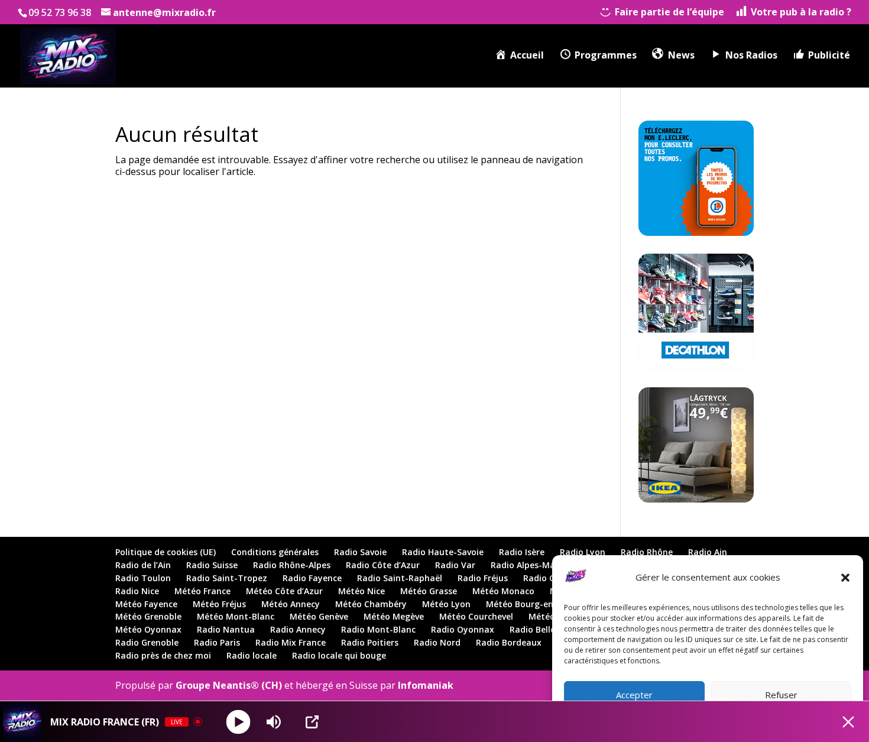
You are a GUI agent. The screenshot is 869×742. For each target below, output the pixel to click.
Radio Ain (707, 552)
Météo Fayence (146, 604)
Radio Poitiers (369, 642)
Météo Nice (361, 591)
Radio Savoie (360, 552)
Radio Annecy (298, 629)
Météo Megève (394, 616)
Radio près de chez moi (163, 655)
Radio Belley (535, 629)
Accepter (634, 695)
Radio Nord (437, 642)
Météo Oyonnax (148, 629)
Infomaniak (425, 685)
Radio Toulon (143, 578)
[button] (845, 578)
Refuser (781, 695)
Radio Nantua (226, 629)
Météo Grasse (428, 591)
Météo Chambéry (371, 604)
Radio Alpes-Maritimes (538, 565)
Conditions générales (275, 552)
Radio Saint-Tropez (226, 578)
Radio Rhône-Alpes (291, 565)
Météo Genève (319, 616)
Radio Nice (137, 591)
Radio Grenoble (147, 642)
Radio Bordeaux (508, 642)
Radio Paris (217, 642)
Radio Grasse (550, 578)
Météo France (202, 591)
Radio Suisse (212, 565)
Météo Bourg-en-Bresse (534, 604)
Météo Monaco (503, 591)
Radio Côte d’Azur (383, 565)
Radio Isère (521, 552)
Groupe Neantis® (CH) (229, 685)
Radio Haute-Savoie (443, 552)
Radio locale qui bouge (339, 655)
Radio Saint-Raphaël (399, 578)
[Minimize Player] (848, 722)
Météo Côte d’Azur (284, 591)
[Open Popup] (312, 722)
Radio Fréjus (483, 578)
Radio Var (455, 565)
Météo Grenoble (148, 616)
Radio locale (251, 655)
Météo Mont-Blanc (235, 616)
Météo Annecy (290, 604)
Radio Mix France (290, 642)
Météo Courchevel (476, 616)
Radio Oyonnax (462, 629)
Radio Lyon (582, 552)
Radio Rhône (647, 552)
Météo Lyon (446, 604)
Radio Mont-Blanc (378, 629)
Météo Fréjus (219, 604)
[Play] (238, 722)
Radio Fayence (312, 578)
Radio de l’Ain (143, 565)
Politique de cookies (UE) (165, 552)
